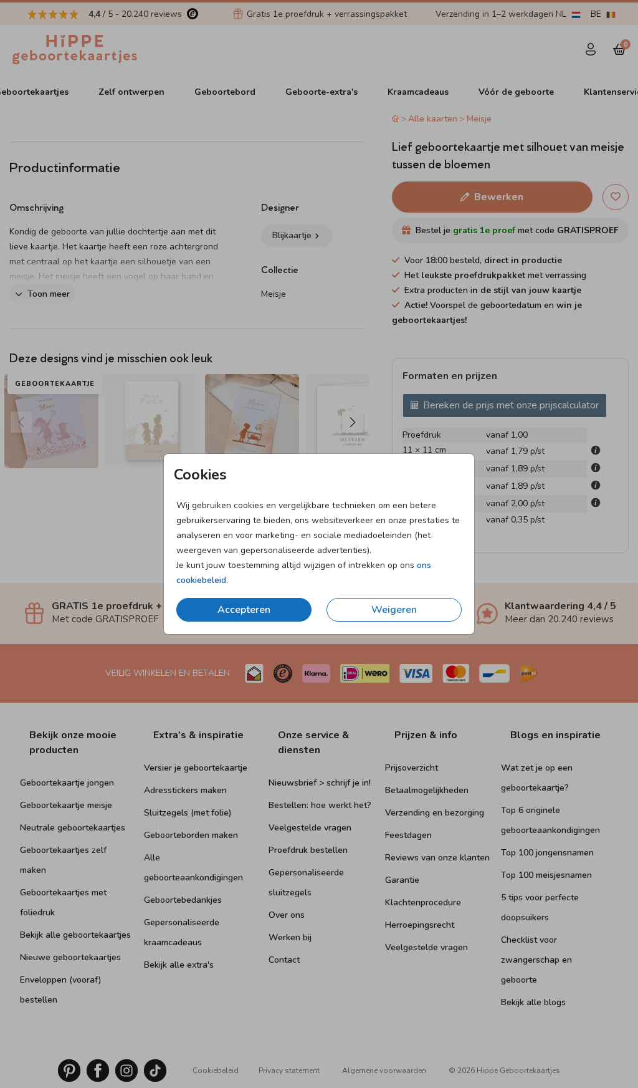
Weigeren (394, 610)
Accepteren (243, 610)
